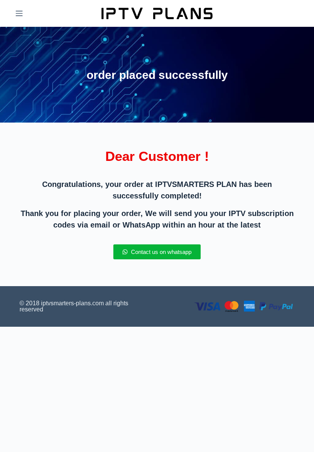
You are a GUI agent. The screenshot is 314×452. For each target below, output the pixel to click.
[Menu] (19, 13)
